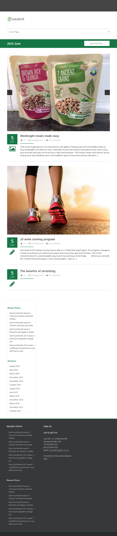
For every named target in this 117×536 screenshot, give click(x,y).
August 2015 (15, 388)
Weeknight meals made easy (39, 135)
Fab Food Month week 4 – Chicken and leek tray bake (21, 324)
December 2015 (16, 377)
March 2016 (14, 373)
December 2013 (16, 407)
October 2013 (15, 411)
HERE (50, 456)
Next (107, 92)
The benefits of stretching (37, 271)
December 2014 (16, 399)
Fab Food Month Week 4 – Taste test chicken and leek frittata (21, 316)
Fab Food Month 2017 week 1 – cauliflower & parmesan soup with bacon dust (23, 348)
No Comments (54, 140)
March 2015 (14, 396)
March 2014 (14, 403)
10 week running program (37, 239)
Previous (9, 92)
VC (24, 140)
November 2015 (16, 381)
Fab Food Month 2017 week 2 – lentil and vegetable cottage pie (23, 338)
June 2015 (14, 392)
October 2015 (15, 384)
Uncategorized (37, 140)
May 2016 (14, 370)
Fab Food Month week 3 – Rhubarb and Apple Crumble (22, 330)
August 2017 (15, 366)
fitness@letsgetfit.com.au (59, 450)
